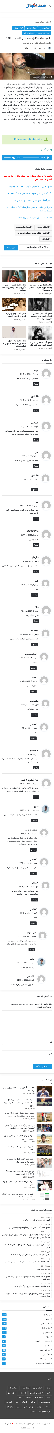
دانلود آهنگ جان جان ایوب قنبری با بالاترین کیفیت (15, 315)
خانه (47, 22)
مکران (18, 1406)
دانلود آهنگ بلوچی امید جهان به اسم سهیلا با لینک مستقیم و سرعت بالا (40, 287)
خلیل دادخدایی (44, 32)
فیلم (17, 1402)
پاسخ (36, 384)
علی (36, 452)
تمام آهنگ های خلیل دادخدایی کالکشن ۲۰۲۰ (32, 200)
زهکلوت (28, 1397)
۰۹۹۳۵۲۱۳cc (31, 531)
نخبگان (47, 1345)
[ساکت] (13, 157)
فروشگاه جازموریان (43, 1363)
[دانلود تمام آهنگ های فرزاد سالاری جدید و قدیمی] (44, 1185)
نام (51, 1042)
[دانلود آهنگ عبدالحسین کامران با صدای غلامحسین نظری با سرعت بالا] (40, 304)
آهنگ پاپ (46, 1354)
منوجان (39, 1406)
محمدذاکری (31, 830)
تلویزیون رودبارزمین (42, 1341)
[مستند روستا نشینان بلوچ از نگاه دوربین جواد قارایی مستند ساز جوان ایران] (44, 1117)
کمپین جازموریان (44, 1411)
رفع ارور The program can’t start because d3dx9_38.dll (20, 1173)
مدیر (36, 806)
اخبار (48, 1392)
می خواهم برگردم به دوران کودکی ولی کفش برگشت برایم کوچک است (19, 1127)
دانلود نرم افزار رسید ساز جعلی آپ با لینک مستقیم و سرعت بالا (18, 1195)
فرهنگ (24, 1402)
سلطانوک (34, 701)
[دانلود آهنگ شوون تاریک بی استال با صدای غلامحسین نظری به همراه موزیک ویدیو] (44, 1102)
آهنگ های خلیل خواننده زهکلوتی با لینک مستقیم (30, 193)
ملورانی (45, 239)
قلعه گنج (9, 1402)
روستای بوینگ (44, 1358)
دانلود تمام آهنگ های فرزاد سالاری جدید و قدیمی (18, 1183)
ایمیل (50, 1053)
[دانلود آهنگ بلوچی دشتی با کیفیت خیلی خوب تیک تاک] (40, 333)
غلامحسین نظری (44, 1402)
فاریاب (33, 1402)
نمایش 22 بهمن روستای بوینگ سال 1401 (20, 1148)
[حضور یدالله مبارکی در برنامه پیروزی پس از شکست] (44, 1091)
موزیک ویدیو (45, 1350)
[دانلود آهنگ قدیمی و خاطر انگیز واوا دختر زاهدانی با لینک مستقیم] (14, 276)
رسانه (48, 1319)
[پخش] (48, 157)
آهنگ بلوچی (45, 28)
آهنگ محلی (39, 22)
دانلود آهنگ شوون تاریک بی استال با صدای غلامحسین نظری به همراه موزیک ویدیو (18, 1102)
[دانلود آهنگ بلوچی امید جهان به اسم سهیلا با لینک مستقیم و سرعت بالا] (40, 276)
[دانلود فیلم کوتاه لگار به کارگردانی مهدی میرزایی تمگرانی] (44, 1139)
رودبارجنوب (39, 1397)
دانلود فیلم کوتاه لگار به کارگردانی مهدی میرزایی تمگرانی (19, 1137)
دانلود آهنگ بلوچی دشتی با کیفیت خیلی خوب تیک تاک (41, 344)
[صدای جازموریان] (36, 6)
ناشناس (34, 475)
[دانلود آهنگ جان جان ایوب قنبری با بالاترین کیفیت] (14, 304)
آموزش (47, 1336)
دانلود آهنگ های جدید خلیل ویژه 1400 (34, 217)
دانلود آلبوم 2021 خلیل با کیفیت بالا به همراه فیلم (30, 186)
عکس (20, 1397)
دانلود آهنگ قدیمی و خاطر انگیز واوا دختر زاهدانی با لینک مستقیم (14, 287)
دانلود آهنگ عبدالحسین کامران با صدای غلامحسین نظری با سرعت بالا (41, 316)
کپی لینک (11, 247)
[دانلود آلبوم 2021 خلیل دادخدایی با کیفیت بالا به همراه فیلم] (44, 1163)
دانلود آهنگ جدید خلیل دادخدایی (32, 233)
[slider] (7, 157)
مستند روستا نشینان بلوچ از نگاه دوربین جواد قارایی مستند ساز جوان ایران (19, 1114)
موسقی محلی (29, 32)
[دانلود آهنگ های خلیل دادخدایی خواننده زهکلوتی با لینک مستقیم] (14, 332)
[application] (27, 157)
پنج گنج (47, 1314)
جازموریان (46, 1332)
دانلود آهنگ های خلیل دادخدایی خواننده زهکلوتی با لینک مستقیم (14, 343)
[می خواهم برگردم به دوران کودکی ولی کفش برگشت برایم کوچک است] (44, 1128)
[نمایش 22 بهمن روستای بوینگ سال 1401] (44, 1150)
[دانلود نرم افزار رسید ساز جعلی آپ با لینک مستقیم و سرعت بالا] (44, 1196)
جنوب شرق (46, 1328)
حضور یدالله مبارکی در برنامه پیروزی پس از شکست (18, 1089)
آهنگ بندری (31, 28)
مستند (48, 1406)
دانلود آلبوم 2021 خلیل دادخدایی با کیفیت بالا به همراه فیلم (20, 1161)
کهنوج (33, 1411)
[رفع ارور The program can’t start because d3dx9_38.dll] (44, 1174)
